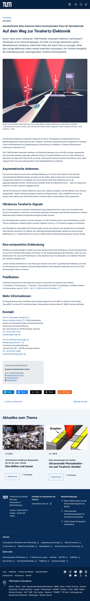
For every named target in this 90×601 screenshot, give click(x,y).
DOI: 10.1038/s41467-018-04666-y (44, 288)
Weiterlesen (12, 476)
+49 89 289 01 (22, 510)
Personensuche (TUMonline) (14, 557)
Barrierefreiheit (42, 572)
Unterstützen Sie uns (40, 504)
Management (44, 546)
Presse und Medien (26, 572)
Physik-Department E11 (12, 343)
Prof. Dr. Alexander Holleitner (14, 317)
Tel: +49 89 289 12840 (12, 351)
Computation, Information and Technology (20, 542)
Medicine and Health (26, 546)
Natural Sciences (72, 542)
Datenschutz (8, 575)
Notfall (28, 575)
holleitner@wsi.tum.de (12, 335)
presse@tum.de (12, 378)
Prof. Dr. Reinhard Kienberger (14, 340)
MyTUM (62, 557)
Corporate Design (58, 561)
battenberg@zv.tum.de (15, 375)
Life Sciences (8, 546)
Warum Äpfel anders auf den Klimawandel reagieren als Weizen (75, 504)
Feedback (12, 572)
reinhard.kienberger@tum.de (14, 354)
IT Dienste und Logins (38, 557)
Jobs (5, 572)
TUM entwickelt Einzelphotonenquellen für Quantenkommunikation (74, 514)
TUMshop (43, 561)
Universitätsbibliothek (26, 561)
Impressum (19, 575)
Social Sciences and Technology (68, 546)
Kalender (53, 557)
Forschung (7, 18)
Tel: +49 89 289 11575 (12, 332)
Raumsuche (8, 561)
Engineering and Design (50, 542)
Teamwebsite (12, 380)
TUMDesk (74, 557)
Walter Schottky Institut (12, 320)
